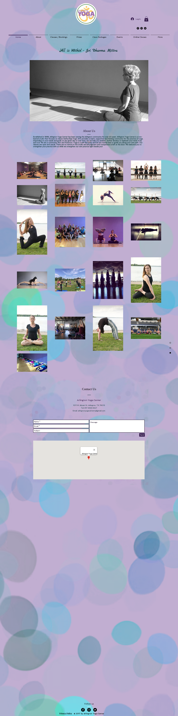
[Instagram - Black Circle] (141, 28)
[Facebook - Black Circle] (138, 28)
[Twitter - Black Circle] (145, 28)
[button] (146, 18)
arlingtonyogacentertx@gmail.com (91, 411)
